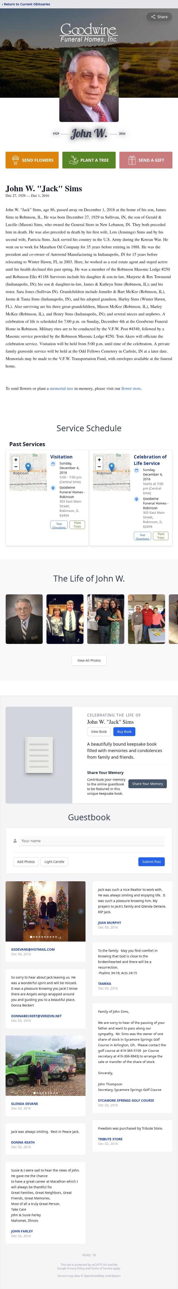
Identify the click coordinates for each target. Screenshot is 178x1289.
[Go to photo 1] (31, 937)
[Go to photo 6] (45, 937)
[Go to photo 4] (39, 937)
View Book (99, 731)
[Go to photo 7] (48, 937)
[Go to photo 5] (42, 937)
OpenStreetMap (94, 1276)
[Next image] (81, 911)
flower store (131, 388)
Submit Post (151, 861)
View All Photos (89, 660)
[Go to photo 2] (34, 937)
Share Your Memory (147, 783)
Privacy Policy (76, 1268)
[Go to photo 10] (56, 937)
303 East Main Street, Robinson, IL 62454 (70, 508)
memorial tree (61, 388)
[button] (28, 467)
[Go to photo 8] (50, 937)
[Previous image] (10, 911)
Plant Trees (77, 524)
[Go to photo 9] (53, 937)
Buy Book (124, 731)
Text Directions (59, 525)
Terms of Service (101, 1268)
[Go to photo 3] (37, 937)
